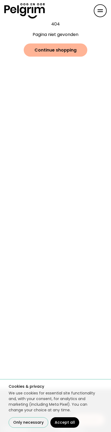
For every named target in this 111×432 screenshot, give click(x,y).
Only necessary (28, 422)
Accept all (65, 422)
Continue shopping (55, 50)
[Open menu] (100, 10)
